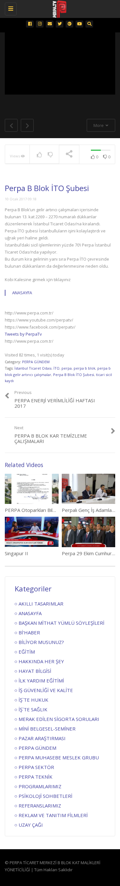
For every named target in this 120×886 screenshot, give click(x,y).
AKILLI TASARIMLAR (41, 603)
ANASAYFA (22, 293)
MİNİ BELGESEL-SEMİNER (47, 728)
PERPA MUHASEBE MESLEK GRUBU (59, 757)
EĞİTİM (27, 651)
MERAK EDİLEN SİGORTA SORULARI (59, 719)
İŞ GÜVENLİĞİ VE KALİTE (46, 690)
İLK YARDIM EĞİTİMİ (41, 680)
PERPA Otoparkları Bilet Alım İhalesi (44, 510)
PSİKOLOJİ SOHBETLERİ (45, 796)
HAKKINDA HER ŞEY (41, 661)
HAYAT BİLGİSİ (35, 671)
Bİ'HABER (29, 632)
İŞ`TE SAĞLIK (33, 709)
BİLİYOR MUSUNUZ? (41, 642)
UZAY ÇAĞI (31, 825)
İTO (56, 368)
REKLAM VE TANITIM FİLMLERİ (53, 815)
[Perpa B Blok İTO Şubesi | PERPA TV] (58, 8)
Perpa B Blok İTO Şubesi (73, 374)
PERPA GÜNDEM (36, 361)
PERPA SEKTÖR (36, 767)
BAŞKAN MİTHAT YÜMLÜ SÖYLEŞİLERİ (61, 623)
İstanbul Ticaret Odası (33, 368)
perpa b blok (84, 368)
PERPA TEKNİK (35, 776)
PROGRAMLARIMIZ (40, 786)
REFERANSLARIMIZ (40, 805)
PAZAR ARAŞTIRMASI (42, 738)
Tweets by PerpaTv (23, 334)
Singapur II (16, 553)
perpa (66, 368)
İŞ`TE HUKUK (33, 700)
